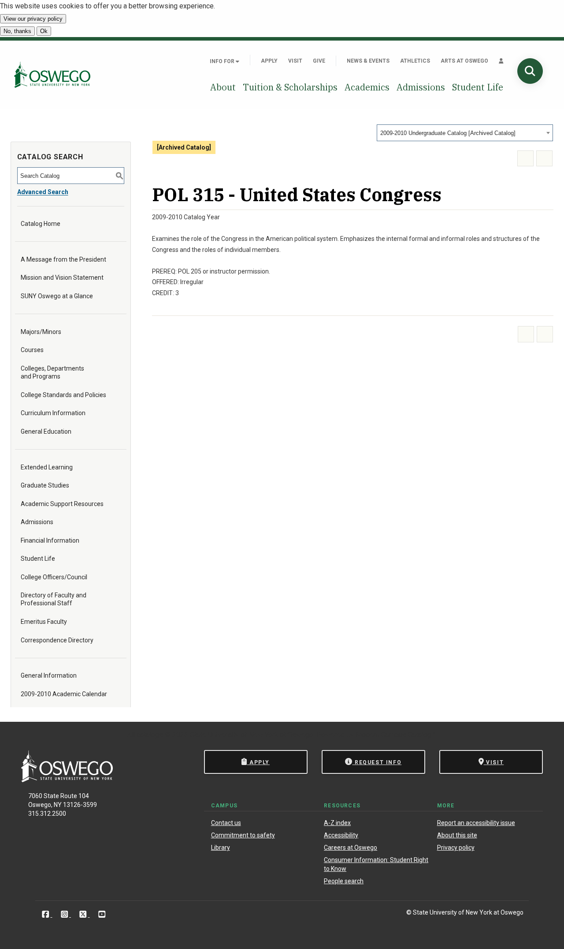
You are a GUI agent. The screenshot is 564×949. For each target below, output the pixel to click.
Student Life (477, 87)
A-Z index (337, 822)
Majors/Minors (41, 331)
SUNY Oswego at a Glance (57, 296)
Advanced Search (42, 191)
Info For (223, 61)
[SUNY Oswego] (67, 780)
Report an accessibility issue (476, 822)
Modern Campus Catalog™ (396, 735)
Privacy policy (456, 847)
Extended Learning (47, 467)
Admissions (421, 87)
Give (319, 61)
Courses (32, 349)
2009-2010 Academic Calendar (64, 694)
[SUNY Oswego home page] (52, 74)
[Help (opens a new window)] (544, 158)
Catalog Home (40, 223)
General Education (46, 431)
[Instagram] (65, 914)
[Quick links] (501, 61)
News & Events (368, 61)
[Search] (530, 71)
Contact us (226, 822)
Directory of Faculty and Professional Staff (53, 599)
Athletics (415, 61)
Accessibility (341, 835)
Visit (295, 61)
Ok (44, 31)
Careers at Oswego (350, 847)
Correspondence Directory (57, 640)
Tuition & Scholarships (290, 87)
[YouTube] (102, 914)
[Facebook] (46, 914)
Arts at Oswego (464, 61)
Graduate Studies (45, 485)
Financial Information (50, 540)
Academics (367, 87)
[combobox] (465, 132)
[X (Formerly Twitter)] (84, 914)
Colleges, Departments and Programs (52, 372)
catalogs (150, 735)
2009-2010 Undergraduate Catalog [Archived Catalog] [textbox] (448, 133)
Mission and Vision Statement (62, 277)
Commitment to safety (243, 835)
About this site (457, 835)
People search (344, 881)
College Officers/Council (54, 577)
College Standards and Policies (63, 394)
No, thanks (17, 31)
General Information (49, 675)
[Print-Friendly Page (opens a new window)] (525, 158)
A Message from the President (63, 259)
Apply (269, 61)
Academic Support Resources (62, 503)
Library (220, 847)
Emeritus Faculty (44, 621)
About (223, 87)
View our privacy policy (33, 18)
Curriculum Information (53, 412)
